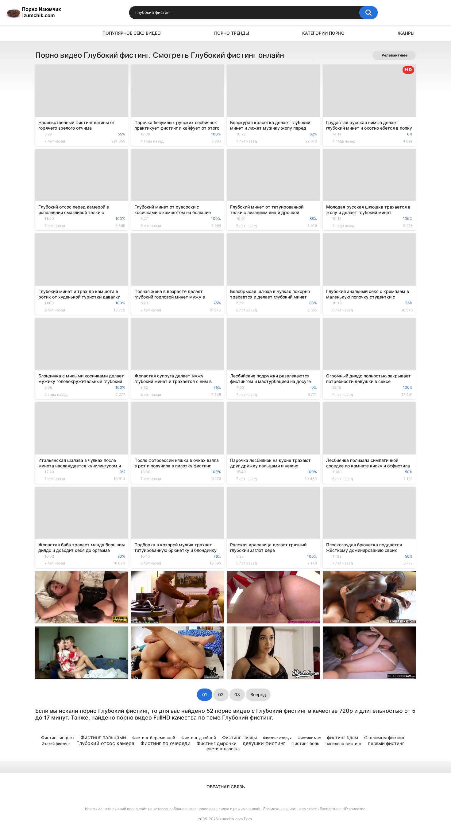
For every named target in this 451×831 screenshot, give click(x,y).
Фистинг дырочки (217, 743)
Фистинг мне (309, 737)
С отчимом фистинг (384, 737)
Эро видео (43, 33)
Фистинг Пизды (239, 737)
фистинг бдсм (342, 737)
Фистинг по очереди (166, 743)
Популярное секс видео (131, 33)
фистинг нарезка (223, 748)
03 (237, 694)
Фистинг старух (277, 737)
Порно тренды (231, 33)
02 (221, 694)
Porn (248, 819)
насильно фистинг (344, 743)
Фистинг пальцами (103, 737)
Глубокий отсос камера (105, 743)
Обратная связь (225, 786)
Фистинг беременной (153, 737)
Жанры (406, 33)
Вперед (258, 694)
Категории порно (323, 33)
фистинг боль (305, 743)
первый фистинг (386, 743)
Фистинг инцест (57, 737)
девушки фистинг (264, 743)
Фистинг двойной (198, 737)
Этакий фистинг (56, 743)
